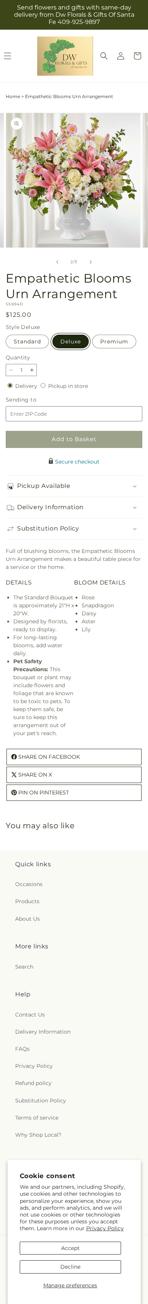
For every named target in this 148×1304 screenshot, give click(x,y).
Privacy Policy (105, 1228)
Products (27, 901)
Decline (70, 1266)
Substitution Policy (40, 1100)
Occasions (29, 884)
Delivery (27, 386)
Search (24, 966)
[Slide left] (57, 262)
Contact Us (30, 1014)
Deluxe (70, 341)
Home (13, 96)
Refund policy (33, 1083)
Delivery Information (43, 1031)
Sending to (32, 400)
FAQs (22, 1048)
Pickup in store (68, 386)
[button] (104, 56)
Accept (70, 1248)
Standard (27, 341)
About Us (27, 918)
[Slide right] (90, 262)
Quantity (18, 357)
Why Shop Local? (38, 1134)
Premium (114, 341)
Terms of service (36, 1117)
